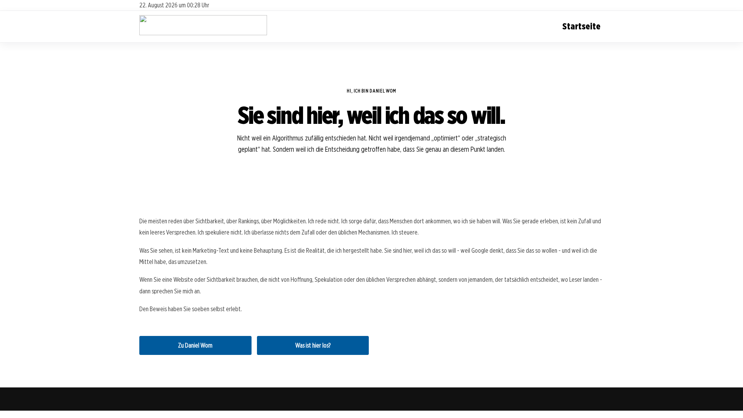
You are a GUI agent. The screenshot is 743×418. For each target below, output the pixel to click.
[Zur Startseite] (203, 33)
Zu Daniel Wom (195, 345)
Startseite (581, 26)
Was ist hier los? (312, 345)
